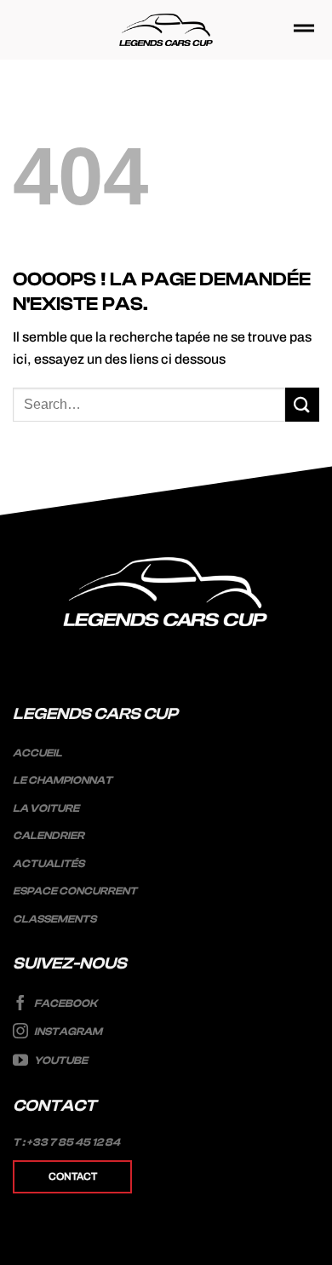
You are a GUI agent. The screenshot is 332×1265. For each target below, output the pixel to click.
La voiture (46, 808)
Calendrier (48, 836)
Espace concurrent (75, 891)
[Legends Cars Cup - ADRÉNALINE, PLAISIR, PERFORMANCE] (166, 29)
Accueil (37, 753)
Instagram (67, 1032)
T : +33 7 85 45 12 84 (66, 1142)
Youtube (60, 1061)
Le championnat (62, 780)
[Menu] (304, 29)
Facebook (64, 1003)
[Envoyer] (302, 404)
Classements (54, 919)
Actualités (48, 864)
